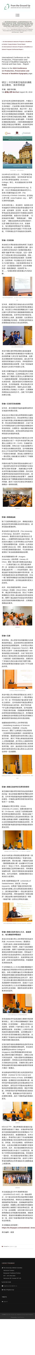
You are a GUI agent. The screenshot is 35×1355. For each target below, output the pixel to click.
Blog (9, 29)
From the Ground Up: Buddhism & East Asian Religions (19, 1314)
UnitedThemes (20, 1317)
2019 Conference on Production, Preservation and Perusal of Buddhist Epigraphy (15, 70)
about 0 (5, 1301)
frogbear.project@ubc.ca (10, 1286)
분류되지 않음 (13, 1246)
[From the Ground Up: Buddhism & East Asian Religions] (17, 7)
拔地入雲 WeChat (12, 92)
